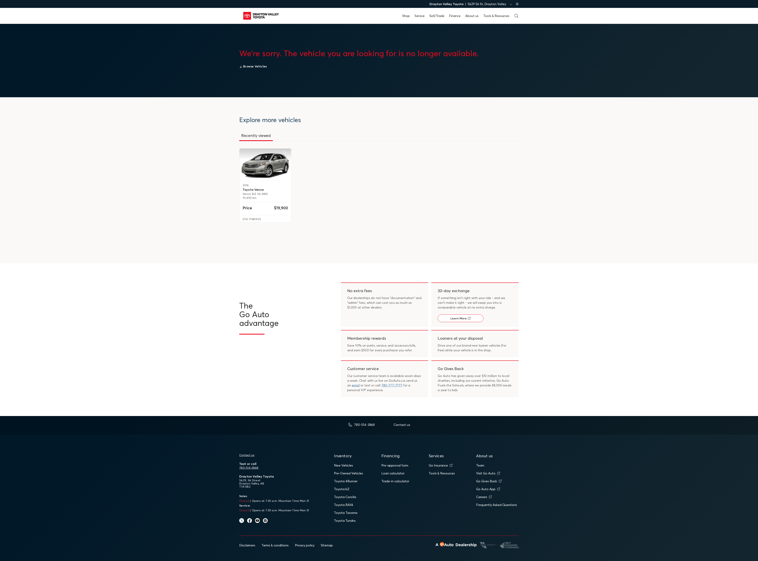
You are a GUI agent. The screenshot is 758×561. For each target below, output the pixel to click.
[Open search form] (516, 15)
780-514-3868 (248, 467)
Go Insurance (438, 465)
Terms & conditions (275, 545)
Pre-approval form (394, 465)
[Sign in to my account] (517, 4)
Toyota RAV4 (343, 505)
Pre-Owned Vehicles (348, 473)
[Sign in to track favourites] (285, 153)
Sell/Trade (436, 16)
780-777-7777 (391, 385)
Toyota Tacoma (345, 513)
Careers (481, 497)
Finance (455, 16)
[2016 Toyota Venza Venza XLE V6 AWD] (265, 165)
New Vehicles (343, 465)
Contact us (246, 455)
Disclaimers (247, 545)
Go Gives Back (486, 481)
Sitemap (327, 545)
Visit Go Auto (485, 473)
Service (420, 16)
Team (480, 465)
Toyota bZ (341, 489)
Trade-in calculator (395, 481)
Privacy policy (304, 545)
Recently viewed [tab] (256, 135)
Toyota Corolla (345, 497)
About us (471, 16)
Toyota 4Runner (345, 481)
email (356, 385)
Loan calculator (392, 473)
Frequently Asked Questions (496, 505)
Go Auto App (485, 489)
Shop (406, 16)
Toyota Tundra (345, 521)
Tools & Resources (496, 16)
